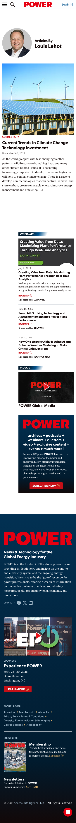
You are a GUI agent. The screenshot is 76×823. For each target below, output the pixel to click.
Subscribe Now (44, 486)
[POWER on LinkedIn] (30, 602)
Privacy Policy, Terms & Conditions (24, 716)
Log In (66, 4)
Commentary (10, 137)
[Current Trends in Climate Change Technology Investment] (38, 98)
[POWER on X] (24, 602)
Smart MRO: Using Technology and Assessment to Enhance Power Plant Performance (42, 316)
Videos (25, 367)
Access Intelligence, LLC (29, 803)
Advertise (9, 712)
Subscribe (55, 755)
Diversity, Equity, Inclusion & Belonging (27, 720)
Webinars (27, 234)
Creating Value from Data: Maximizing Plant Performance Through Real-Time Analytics (44, 275)
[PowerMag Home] (38, 4)
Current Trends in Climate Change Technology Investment (35, 144)
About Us (43, 712)
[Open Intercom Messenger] (67, 812)
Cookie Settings (13, 724)
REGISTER (24, 295)
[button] (4, 4)
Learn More (16, 689)
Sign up (30, 787)
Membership (26, 712)
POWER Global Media (36, 405)
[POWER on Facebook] (19, 602)
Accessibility (34, 724)
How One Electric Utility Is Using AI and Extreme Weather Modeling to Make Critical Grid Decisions (44, 345)
